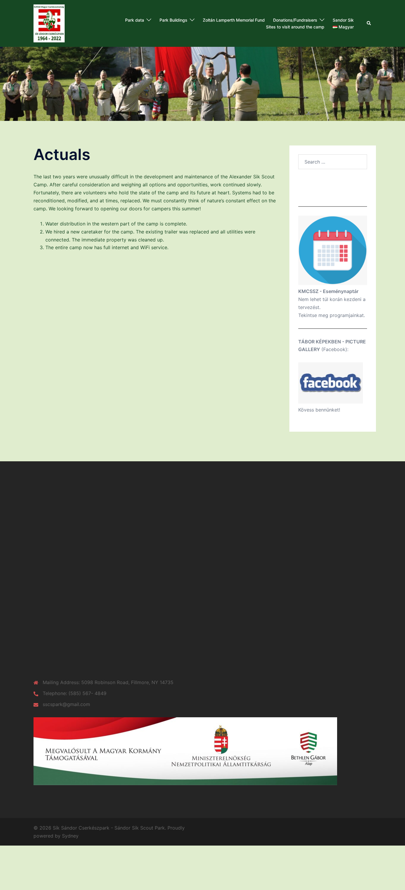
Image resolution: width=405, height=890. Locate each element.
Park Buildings (173, 20)
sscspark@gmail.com (66, 704)
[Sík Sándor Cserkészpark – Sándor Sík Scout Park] (49, 23)
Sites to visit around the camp (295, 26)
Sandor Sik (343, 20)
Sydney (70, 836)
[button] (369, 23)
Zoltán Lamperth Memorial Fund (234, 20)
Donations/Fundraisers (295, 20)
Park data (134, 20)
